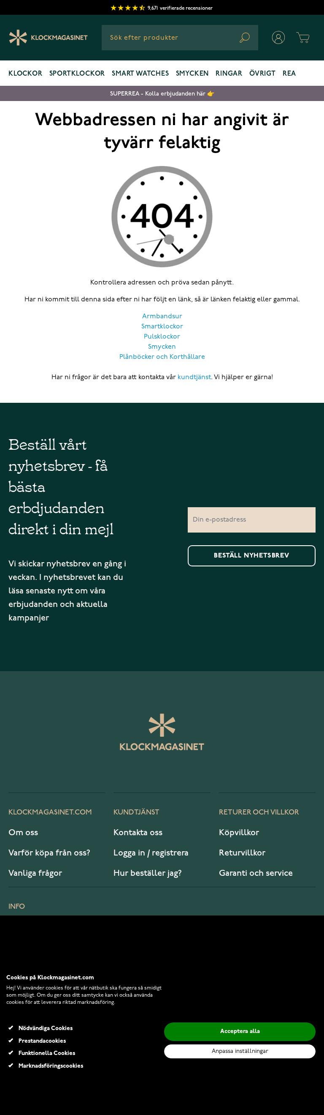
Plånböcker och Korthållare (162, 357)
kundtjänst (194, 377)
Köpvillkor (239, 833)
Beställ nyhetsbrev (251, 555)
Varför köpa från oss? (49, 853)
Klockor (25, 74)
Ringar (229, 74)
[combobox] (180, 37)
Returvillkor (242, 853)
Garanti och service (256, 873)
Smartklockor (162, 326)
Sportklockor (77, 74)
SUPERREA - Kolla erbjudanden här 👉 (162, 93)
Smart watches (140, 74)
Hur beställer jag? (147, 873)
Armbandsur (162, 316)
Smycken (192, 74)
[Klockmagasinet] (48, 37)
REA (289, 74)
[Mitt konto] (278, 37)
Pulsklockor (162, 336)
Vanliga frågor (35, 873)
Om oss (23, 833)
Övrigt (262, 74)
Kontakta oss (137, 833)
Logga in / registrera (151, 853)
